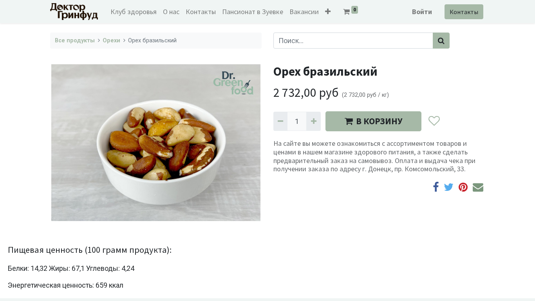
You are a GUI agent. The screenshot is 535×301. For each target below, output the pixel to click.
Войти (422, 11)
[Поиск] (441, 41)
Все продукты (75, 40)
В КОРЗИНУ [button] (379, 121)
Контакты (464, 12)
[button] (328, 11)
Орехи (111, 40)
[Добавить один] (313, 121)
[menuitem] (133, 11)
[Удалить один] (280, 121)
